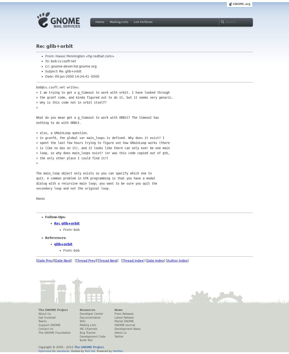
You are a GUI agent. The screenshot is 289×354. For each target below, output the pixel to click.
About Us (44, 313)
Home (100, 22)
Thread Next (107, 260)
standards (63, 351)
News (118, 310)
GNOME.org (241, 4)
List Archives (143, 22)
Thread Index (132, 260)
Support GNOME (49, 325)
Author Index (177, 260)
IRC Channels (88, 329)
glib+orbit (63, 244)
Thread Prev (85, 260)
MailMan (118, 351)
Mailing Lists (119, 22)
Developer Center (91, 313)
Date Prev (45, 260)
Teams (42, 321)
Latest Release (124, 317)
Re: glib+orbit (67, 223)
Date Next (63, 260)
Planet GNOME (124, 321)
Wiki (82, 321)
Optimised (44, 351)
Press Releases (124, 313)
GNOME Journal (124, 325)
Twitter (119, 336)
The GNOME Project (53, 310)
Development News (127, 329)
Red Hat (90, 351)
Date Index (155, 260)
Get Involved (47, 317)
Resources (87, 310)
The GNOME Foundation (54, 332)
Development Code (92, 336)
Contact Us (45, 329)
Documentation (90, 317)
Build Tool (86, 340)
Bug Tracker (88, 332)
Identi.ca (120, 332)
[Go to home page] (65, 29)
